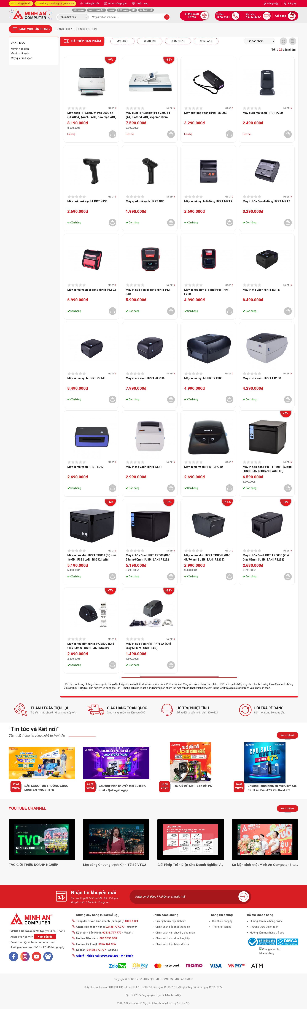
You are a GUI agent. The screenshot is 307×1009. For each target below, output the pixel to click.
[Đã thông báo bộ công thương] (261, 941)
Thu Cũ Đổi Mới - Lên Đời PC (192, 786)
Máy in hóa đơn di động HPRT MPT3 (266, 201)
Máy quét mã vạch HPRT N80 (145, 201)
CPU (134, 10)
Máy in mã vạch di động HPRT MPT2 (208, 201)
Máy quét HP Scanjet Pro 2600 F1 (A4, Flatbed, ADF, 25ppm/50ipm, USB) (148, 115)
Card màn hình (146, 10)
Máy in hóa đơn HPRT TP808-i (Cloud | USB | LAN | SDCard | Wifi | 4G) (267, 469)
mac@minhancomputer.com (36, 942)
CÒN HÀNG (206, 41)
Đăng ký (292, 3)
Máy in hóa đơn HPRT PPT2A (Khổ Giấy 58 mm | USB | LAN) (148, 646)
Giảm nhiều (178, 41)
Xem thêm (287, 735)
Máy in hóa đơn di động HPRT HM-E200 (206, 292)
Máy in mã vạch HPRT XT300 (203, 378)
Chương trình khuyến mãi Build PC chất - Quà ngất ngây (122, 788)
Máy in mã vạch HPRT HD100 (262, 378)
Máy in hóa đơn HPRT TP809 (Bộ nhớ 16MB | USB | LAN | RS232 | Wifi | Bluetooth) (91, 557)
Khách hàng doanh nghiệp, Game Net (55, 3)
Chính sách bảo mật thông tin (172, 926)
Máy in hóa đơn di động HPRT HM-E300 (148, 292)
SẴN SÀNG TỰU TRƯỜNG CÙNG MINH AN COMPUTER (46, 788)
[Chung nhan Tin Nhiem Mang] (272, 951)
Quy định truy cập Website (170, 921)
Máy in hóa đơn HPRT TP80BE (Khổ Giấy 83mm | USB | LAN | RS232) (266, 557)
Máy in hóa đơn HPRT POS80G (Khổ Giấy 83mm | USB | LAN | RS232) (90, 646)
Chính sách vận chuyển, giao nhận (175, 932)
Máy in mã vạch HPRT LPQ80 (203, 467)
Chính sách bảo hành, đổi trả (172, 944)
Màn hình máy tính (96, 10)
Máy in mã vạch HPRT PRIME (86, 378)
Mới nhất (122, 41)
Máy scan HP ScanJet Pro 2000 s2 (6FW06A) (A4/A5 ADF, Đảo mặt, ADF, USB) (91, 115)
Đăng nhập (273, 3)
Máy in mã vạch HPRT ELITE (261, 289)
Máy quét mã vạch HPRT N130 (87, 201)
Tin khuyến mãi (91, 3)
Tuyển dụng (142, 3)
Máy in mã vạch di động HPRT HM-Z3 (91, 289)
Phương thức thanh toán (264, 926)
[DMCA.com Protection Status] (287, 941)
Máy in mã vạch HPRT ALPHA (145, 378)
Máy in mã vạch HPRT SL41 (144, 467)
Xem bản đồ (45, 936)
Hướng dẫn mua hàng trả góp (267, 932)
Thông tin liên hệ (221, 926)
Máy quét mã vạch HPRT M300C (205, 113)
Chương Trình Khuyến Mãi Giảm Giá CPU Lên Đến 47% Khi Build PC (272, 788)
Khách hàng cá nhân (21, 3)
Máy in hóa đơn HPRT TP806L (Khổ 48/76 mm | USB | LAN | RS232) (207, 557)
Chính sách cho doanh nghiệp (172, 938)
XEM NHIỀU (150, 41)
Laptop (111, 10)
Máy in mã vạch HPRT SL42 (85, 467)
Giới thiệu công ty (222, 921)
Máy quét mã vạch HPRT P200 (263, 113)
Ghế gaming (79, 10)
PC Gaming (123, 10)
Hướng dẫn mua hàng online (266, 921)
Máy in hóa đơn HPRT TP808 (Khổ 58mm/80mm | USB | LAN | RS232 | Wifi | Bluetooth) (148, 557)
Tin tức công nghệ (116, 3)
